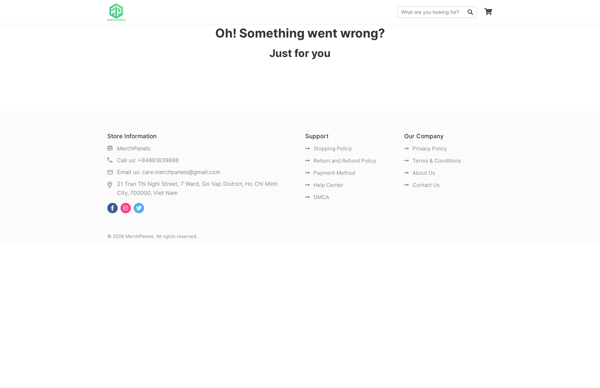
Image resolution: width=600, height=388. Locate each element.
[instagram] (125, 208)
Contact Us (425, 185)
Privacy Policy (429, 148)
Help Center (327, 185)
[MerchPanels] (116, 12)
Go (470, 12)
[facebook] (112, 208)
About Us (423, 173)
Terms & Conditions (436, 160)
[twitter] (139, 208)
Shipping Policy (332, 148)
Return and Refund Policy (344, 160)
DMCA (320, 197)
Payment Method (333, 173)
